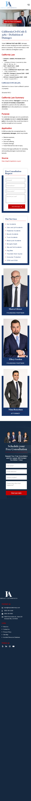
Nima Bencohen (15, 409)
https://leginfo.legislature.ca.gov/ (11, 161)
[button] (28, 5)
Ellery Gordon (15, 359)
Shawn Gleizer (15, 309)
